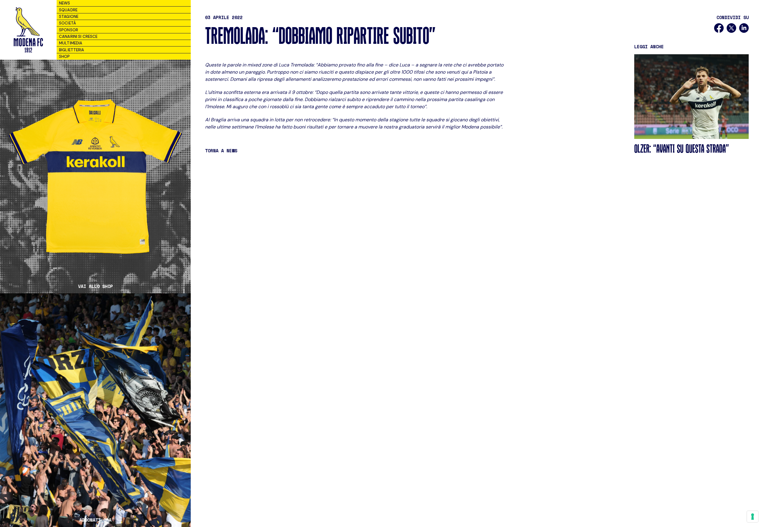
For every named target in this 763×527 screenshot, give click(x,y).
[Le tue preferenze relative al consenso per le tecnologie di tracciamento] (752, 516)
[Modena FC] (28, 29)
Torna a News (221, 150)
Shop (64, 56)
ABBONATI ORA (95, 520)
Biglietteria (71, 49)
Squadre (68, 10)
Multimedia (70, 43)
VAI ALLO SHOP (95, 286)
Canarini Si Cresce (78, 36)
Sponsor (68, 29)
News (64, 3)
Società (67, 23)
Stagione (68, 16)
